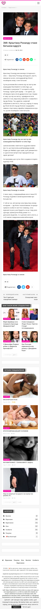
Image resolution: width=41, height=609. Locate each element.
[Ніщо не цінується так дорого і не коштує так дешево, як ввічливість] (20, 480)
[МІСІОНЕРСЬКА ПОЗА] (20, 386)
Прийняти (16, 607)
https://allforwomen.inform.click (26, 576)
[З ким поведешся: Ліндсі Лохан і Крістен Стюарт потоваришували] (30, 314)
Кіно (7, 526)
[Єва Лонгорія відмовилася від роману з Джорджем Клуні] (30, 336)
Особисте (6, 396)
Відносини (9, 519)
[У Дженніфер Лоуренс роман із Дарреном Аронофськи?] (11, 336)
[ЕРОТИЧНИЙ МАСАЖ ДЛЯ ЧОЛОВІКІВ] (20, 417)
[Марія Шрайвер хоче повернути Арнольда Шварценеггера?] (11, 314)
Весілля (8, 516)
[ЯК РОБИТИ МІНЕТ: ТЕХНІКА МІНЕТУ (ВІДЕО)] (20, 449)
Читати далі (26, 607)
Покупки (8, 533)
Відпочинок (8, 38)
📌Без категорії (11, 536)
